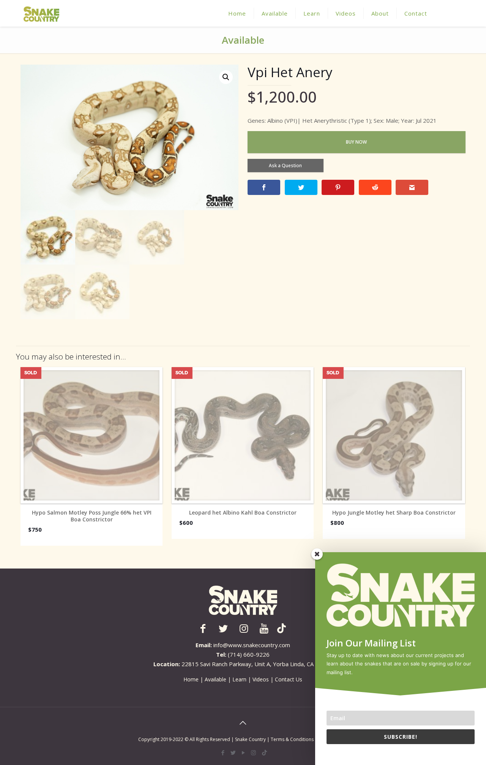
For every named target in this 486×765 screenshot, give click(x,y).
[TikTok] (264, 752)
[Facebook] (223, 752)
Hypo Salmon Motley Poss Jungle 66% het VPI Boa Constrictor (91, 516)
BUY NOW (356, 142)
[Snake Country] (41, 13)
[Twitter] (233, 752)
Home (191, 679)
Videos (260, 679)
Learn (239, 679)
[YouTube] (243, 752)
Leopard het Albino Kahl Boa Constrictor (243, 512)
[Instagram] (253, 752)
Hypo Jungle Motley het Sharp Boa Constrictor (394, 512)
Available (215, 679)
